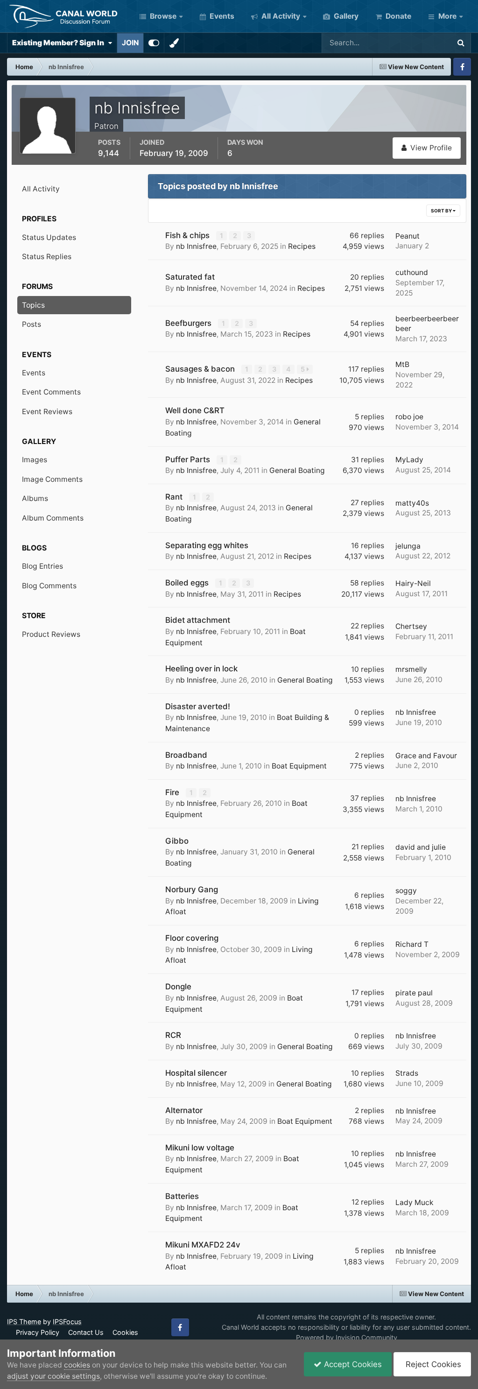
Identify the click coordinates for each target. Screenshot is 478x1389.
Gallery (345, 16)
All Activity (280, 16)
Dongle (178, 986)
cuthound (411, 272)
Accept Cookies (352, 1364)
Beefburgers (189, 323)
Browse (162, 16)
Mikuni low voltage (199, 1147)
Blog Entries (42, 566)
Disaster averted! (197, 706)
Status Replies (46, 256)
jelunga (408, 546)
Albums (35, 498)
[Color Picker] (174, 43)
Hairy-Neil (413, 583)
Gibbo (177, 841)
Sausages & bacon (201, 369)
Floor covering (191, 938)
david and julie (420, 847)
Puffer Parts (188, 459)
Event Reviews (47, 411)
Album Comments (53, 518)
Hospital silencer (196, 1073)
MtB (402, 364)
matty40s (412, 503)
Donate (397, 16)
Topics (33, 305)
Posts (31, 324)
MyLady (409, 459)
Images (34, 459)
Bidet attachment (197, 620)
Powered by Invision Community (346, 1337)
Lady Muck (414, 1202)
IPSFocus (67, 1322)
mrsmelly (411, 669)
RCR (173, 1035)
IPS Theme (24, 1322)
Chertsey (411, 626)
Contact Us (86, 1332)
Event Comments (51, 392)
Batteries (182, 1196)
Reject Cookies (432, 1364)
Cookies (125, 1332)
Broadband (186, 755)
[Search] (461, 43)
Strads (406, 1073)
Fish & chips (188, 235)
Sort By (442, 210)
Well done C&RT (195, 410)
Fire (173, 792)
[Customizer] (154, 43)
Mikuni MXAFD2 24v (202, 1244)
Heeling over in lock (201, 668)
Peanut (407, 236)
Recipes (302, 246)
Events (221, 16)
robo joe (409, 416)
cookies (77, 1365)
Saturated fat (190, 277)
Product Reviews (51, 634)
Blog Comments (49, 585)
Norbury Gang (191, 889)
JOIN (130, 42)
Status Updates (411, 43)
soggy (406, 890)
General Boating (297, 470)
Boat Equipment (299, 765)
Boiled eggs (188, 582)
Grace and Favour (426, 755)
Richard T (412, 944)
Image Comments (52, 479)
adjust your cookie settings (53, 1376)
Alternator (184, 1110)
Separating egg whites (206, 545)
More (447, 16)
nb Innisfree (196, 246)
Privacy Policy (37, 1332)
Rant (174, 496)
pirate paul (414, 992)
